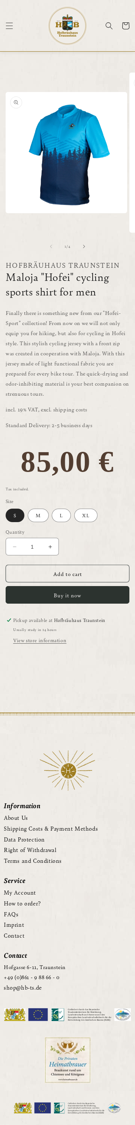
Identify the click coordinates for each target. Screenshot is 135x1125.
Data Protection (24, 839)
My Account (20, 892)
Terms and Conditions (33, 860)
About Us (16, 817)
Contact (14, 935)
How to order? (22, 903)
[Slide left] (51, 246)
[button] (9, 26)
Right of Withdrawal (30, 849)
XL (86, 515)
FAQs (11, 914)
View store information (39, 640)
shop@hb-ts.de (23, 987)
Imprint (14, 924)
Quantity (15, 531)
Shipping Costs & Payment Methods (51, 828)
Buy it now (67, 595)
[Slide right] (84, 246)
